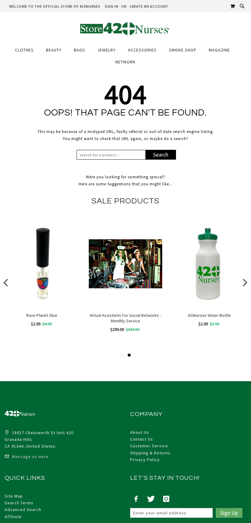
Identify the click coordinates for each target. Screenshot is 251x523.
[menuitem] (27, 50)
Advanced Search (23, 509)
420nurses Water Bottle (209, 315)
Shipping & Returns (150, 453)
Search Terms (19, 503)
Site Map (14, 496)
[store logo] (125, 28)
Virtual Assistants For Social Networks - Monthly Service (125, 318)
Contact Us (141, 439)
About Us (139, 432)
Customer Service (149, 446)
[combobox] (112, 155)
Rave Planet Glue (41, 315)
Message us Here (29, 456)
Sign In (111, 6)
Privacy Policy (145, 459)
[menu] (125, 56)
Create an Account (148, 6)
